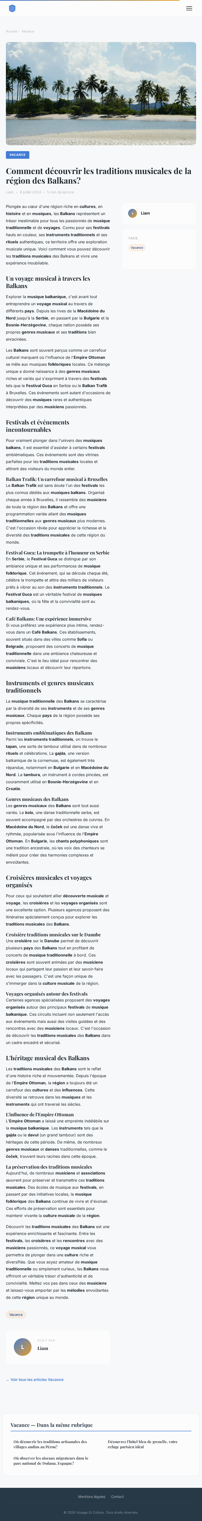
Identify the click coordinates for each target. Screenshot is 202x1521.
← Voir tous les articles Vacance (35, 1379)
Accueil (11, 31)
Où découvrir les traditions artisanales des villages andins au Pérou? (50, 1444)
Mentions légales (91, 1496)
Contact (117, 1496)
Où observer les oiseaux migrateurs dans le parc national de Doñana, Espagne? (51, 1461)
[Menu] (189, 8)
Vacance (27, 31)
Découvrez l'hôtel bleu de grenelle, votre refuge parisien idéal (143, 1444)
